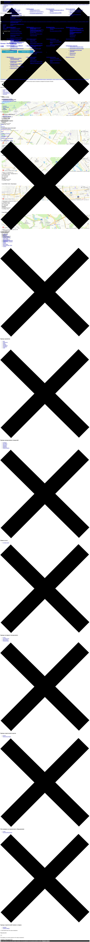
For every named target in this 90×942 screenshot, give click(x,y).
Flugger (4, 243)
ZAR (4, 347)
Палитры (6, 5)
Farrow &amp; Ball (6, 237)
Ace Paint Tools (6, 638)
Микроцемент (73, 53)
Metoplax (5, 445)
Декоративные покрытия (71, 45)
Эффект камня (33, 59)
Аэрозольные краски (50, 57)
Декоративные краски (31, 57)
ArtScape (5, 442)
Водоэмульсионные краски (16, 19)
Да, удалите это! (9, 939)
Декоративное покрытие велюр (77, 48)
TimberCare (5, 342)
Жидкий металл (10, 57)
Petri (4, 341)
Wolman (4, 344)
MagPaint (5, 446)
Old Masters (5, 345)
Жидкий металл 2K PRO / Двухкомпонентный (16, 59)
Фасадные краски (50, 8)
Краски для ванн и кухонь (16, 15)
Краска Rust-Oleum (7, 736)
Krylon (4, 735)
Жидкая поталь (13, 68)
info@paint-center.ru (7, 116)
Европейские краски (14, 11)
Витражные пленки (50, 45)
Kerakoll (4, 927)
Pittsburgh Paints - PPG (7, 245)
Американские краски (15, 10)
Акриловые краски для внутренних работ (15, 22)
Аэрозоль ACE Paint (54, 58)
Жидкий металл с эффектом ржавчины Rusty (16, 64)
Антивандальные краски (15, 13)
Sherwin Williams (6, 239)
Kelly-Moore (5, 244)
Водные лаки (33, 46)
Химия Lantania (6, 928)
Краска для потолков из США (76, 10)
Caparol (4, 246)
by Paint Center (6, 542)
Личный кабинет (7, 1)
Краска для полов (11, 45)
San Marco (5, 443)
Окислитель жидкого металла (17, 66)
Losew (4, 637)
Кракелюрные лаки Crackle (36, 61)
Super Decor (5, 240)
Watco (4, 343)
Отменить (3, 939)
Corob (4, 831)
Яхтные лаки (33, 50)
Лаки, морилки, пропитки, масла (33, 45)
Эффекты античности (55, 62)
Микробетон (72, 54)
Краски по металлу (70, 57)
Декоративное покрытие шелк (76, 46)
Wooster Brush (6, 640)
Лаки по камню (33, 53)
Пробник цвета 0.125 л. (35, 10)
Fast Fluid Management (7, 832)
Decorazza (5, 444)
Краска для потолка (70, 8)
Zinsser (4, 242)
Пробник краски (30, 8)
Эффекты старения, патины (36, 63)
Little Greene (5, 238)
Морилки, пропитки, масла (36, 52)
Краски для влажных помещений (15, 17)
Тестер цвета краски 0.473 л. (36, 13)
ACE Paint (5, 235)
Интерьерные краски (11, 8)
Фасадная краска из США (56, 12)
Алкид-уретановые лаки (35, 48)
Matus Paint (5, 234)
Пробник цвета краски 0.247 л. (37, 11)
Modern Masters (6, 448)
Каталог (4, 6)
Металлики (32, 58)
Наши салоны (7, 2)
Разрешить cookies (45, 940)
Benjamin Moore (6, 236)
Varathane (5, 346)
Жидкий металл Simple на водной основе (16, 62)
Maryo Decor (5, 639)
